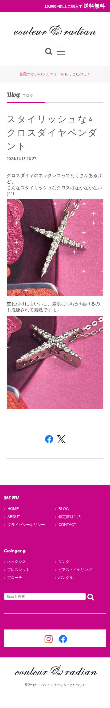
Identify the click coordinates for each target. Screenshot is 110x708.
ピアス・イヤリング (75, 569)
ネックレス (16, 561)
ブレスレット (18, 569)
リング (63, 561)
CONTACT (67, 524)
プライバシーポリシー (26, 524)
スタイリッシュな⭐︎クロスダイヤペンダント (52, 132)
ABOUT (13, 516)
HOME (13, 509)
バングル (65, 577)
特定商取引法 (69, 516)
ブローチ (14, 577)
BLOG (63, 509)
